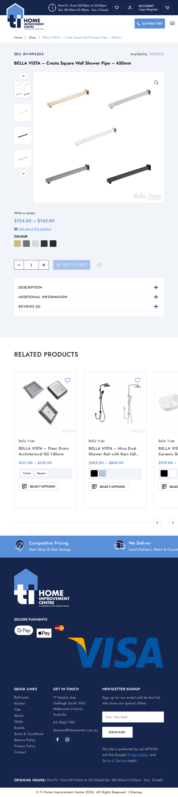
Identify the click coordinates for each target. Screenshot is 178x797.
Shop (32, 37)
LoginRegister (148, 9)
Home (18, 37)
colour (20, 236)
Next (23, 173)
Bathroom (21, 697)
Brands (19, 727)
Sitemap (136, 792)
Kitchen (19, 703)
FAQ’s (18, 721)
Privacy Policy (24, 746)
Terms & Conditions (28, 733)
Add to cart (74, 265)
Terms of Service (114, 760)
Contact (20, 752)
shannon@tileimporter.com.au (75, 730)
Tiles (17, 709)
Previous (23, 76)
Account (146, 6)
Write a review (24, 213)
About (18, 715)
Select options (42, 486)
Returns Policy (24, 739)
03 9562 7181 (152, 23)
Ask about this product (35, 228)
